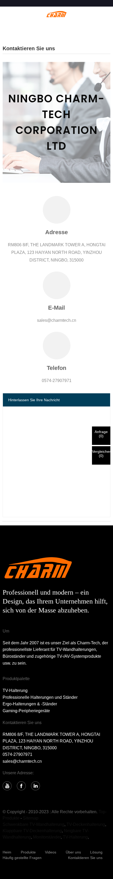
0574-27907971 (17, 754)
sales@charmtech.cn (22, 761)
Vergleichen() (101, 453)
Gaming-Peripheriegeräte (26, 711)
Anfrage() (101, 434)
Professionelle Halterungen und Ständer (40, 697)
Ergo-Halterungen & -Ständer (30, 704)
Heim (7, 852)
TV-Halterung (15, 690)
